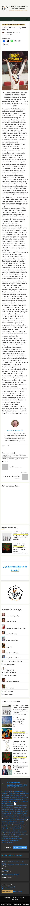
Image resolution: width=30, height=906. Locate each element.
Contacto (14, 897)
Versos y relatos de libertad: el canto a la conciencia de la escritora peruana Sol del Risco (20, 748)
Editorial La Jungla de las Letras (21, 532)
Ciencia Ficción (17, 543)
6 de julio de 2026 (19, 773)
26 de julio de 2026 (19, 737)
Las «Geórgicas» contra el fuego (18, 722)
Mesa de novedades (13, 24)
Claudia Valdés (10, 453)
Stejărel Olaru (20, 458)
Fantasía (24, 543)
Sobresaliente (11, 458)
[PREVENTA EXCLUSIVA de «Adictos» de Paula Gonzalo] (7, 536)
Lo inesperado (5, 870)
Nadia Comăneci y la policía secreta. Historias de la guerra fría (14, 455)
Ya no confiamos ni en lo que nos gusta (20, 734)
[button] (13, 18)
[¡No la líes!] (7, 769)
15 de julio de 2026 (19, 553)
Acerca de (7, 897)
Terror (25, 547)
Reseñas (22, 24)
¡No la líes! (16, 771)
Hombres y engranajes (19, 719)
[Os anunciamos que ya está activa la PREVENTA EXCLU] (15, 804)
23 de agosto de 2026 (20, 724)
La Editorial (14, 899)
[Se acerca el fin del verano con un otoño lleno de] (15, 831)
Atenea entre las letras (19, 741)
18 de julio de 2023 (7, 34)
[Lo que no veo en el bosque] (7, 548)
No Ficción (21, 767)
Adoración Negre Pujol (11, 32)
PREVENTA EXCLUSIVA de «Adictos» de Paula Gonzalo (20, 537)
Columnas (15, 717)
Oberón (4, 458)
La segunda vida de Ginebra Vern (10, 875)
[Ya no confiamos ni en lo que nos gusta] (7, 733)
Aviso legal (21, 897)
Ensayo (4, 24)
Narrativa (26, 533)
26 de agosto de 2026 (20, 541)
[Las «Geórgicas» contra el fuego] (7, 721)
